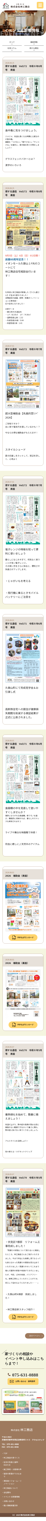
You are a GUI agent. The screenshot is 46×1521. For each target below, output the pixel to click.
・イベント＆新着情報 (11, 1496)
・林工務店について (10, 1488)
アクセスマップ (38, 1440)
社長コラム (12, 48)
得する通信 (34, 48)
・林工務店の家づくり (11, 1457)
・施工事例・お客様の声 (11, 1469)
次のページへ (34, 1336)
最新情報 (34, 42)
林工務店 (22, 1429)
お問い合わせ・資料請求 (25, 1381)
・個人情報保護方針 (10, 1505)
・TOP (4, 1453)
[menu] (40, 5)
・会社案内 (6, 1492)
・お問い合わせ (8, 1501)
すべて (12, 42)
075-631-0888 (25, 1375)
